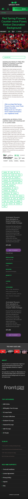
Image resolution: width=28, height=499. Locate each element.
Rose (5, 185)
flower (12, 174)
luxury (11, 201)
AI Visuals (6, 433)
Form (11, 172)
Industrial (11, 295)
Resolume (11, 185)
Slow (7, 295)
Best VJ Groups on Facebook (8, 456)
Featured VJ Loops (8, 424)
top (17, 172)
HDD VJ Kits (6, 404)
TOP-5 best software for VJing (9, 452)
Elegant (5, 174)
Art (4, 203)
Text (7, 289)
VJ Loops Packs (7, 412)
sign (5, 206)
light (9, 177)
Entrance (6, 180)
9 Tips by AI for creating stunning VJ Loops (11, 445)
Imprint (5, 481)
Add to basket (13, 250)
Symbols (14, 293)
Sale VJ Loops (7, 429)
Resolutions (16, 289)
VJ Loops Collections (9, 416)
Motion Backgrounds (11, 291)
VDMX (13, 182)
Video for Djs (7, 193)
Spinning (6, 190)
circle (19, 174)
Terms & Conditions (8, 469)
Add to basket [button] (3, 351)
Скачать (11, 203)
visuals (15, 193)
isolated (16, 177)
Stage (5, 201)
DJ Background (7, 188)
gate (15, 188)
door (14, 198)
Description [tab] (7, 57)
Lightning (6, 182)
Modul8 (20, 196)
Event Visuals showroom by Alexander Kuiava (12, 449)
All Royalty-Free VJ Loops (10, 408)
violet (13, 196)
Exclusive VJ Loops (8, 420)
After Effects (7, 198)
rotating (18, 203)
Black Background (16, 180)
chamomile (6, 196)
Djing (19, 182)
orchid (21, 198)
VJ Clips (10, 289)
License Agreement (8, 473)
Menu (4, 12)
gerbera (18, 201)
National (19, 293)
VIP (4, 177)
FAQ (4, 486)
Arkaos (13, 190)
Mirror (5, 172)
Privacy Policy (7, 477)
